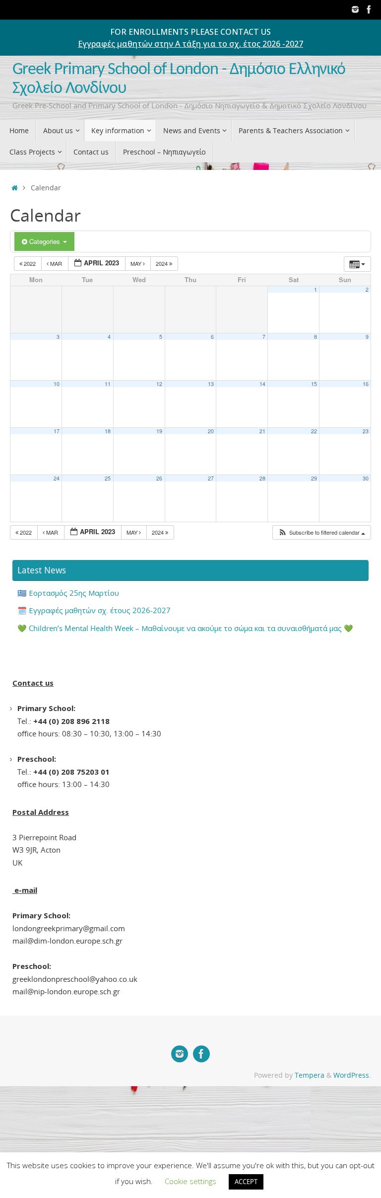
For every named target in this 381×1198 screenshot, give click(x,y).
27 (211, 478)
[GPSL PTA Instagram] (355, 9)
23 (366, 431)
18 (108, 431)
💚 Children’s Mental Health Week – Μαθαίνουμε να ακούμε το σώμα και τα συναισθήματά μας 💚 (185, 628)
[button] (321, 532)
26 (159, 478)
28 (262, 478)
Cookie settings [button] (190, 1181)
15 (314, 384)
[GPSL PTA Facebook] (369, 9)
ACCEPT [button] (246, 1181)
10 (57, 384)
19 (159, 431)
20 (211, 431)
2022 (29, 263)
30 (366, 478)
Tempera (309, 1075)
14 (262, 384)
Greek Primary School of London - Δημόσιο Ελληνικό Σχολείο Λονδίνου (178, 79)
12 (159, 384)
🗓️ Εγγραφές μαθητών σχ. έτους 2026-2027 (94, 610)
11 (108, 384)
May (136, 263)
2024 (162, 263)
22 (314, 431)
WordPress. (352, 1075)
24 (57, 478)
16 (366, 384)
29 (314, 478)
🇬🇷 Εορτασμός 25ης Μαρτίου (68, 593)
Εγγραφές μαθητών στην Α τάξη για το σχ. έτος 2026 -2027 (190, 43)
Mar (56, 263)
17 (57, 431)
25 (108, 478)
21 (262, 431)
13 (211, 384)
